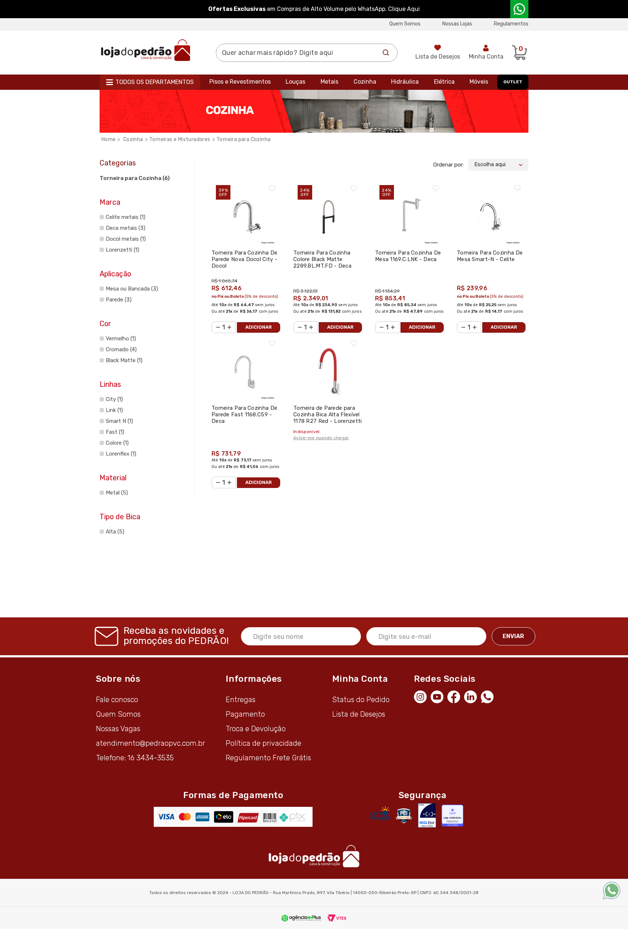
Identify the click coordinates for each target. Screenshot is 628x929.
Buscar (386, 52)
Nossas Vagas (118, 728)
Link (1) (114, 410)
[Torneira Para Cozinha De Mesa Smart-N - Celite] (491, 211)
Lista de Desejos (437, 56)
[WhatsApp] (489, 696)
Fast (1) (115, 432)
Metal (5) (117, 492)
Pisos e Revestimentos (240, 81)
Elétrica (444, 81)
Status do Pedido (361, 699)
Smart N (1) (119, 421)
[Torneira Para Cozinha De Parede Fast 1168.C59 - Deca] (246, 366)
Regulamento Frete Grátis (268, 757)
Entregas (240, 699)
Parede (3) (119, 299)
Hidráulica (405, 81)
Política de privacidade (263, 743)
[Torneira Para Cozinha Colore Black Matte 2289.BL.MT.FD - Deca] (327, 211)
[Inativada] (427, 815)
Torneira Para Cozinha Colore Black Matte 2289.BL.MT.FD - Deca (322, 259)
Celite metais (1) (125, 217)
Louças (295, 81)
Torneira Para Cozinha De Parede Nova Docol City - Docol (244, 259)
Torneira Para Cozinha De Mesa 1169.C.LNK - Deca (408, 256)
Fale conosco (117, 699)
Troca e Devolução (256, 728)
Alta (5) (115, 531)
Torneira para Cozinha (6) (135, 178)
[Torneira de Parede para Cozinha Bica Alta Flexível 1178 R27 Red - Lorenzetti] (327, 366)
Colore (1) (117, 443)
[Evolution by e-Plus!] (301, 917)
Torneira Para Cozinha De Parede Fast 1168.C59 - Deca (244, 414)
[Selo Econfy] (452, 815)
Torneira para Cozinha (243, 139)
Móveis (479, 81)
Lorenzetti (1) (122, 250)
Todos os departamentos (155, 82)
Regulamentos (511, 24)
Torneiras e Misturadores (179, 139)
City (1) (114, 399)
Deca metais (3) (125, 228)
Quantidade (216, 323)
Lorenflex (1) (121, 454)
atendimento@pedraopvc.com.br (150, 743)
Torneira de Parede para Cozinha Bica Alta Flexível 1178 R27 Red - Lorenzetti (327, 414)
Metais (329, 81)
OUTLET (512, 81)
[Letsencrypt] (380, 813)
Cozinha (365, 81)
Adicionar (258, 327)
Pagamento (245, 714)
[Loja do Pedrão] (146, 50)
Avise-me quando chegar (321, 437)
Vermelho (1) (121, 338)
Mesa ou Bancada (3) (132, 288)
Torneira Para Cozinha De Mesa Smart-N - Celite (490, 256)
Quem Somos (404, 24)
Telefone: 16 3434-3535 (135, 757)
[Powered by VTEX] (336, 917)
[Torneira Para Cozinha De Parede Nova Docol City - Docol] (246, 211)
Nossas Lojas (457, 24)
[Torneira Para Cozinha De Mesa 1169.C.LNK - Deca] (409, 211)
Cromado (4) (121, 349)
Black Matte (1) (124, 360)
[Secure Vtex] (403, 816)
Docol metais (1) (126, 239)
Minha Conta (486, 56)
